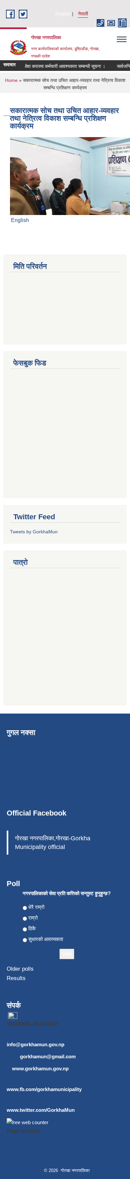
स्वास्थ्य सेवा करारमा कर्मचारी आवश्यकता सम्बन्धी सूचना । (54, 66)
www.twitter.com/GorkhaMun (41, 1110)
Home (11, 80)
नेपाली (83, 13)
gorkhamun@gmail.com (48, 1056)
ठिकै (32, 928)
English (63, 13)
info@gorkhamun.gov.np (35, 1044)
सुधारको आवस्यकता (45, 939)
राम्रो (33, 918)
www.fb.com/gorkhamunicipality (44, 1089)
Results (16, 978)
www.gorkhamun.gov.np (40, 1068)
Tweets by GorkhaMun (34, 531)
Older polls (20, 969)
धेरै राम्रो (36, 907)
